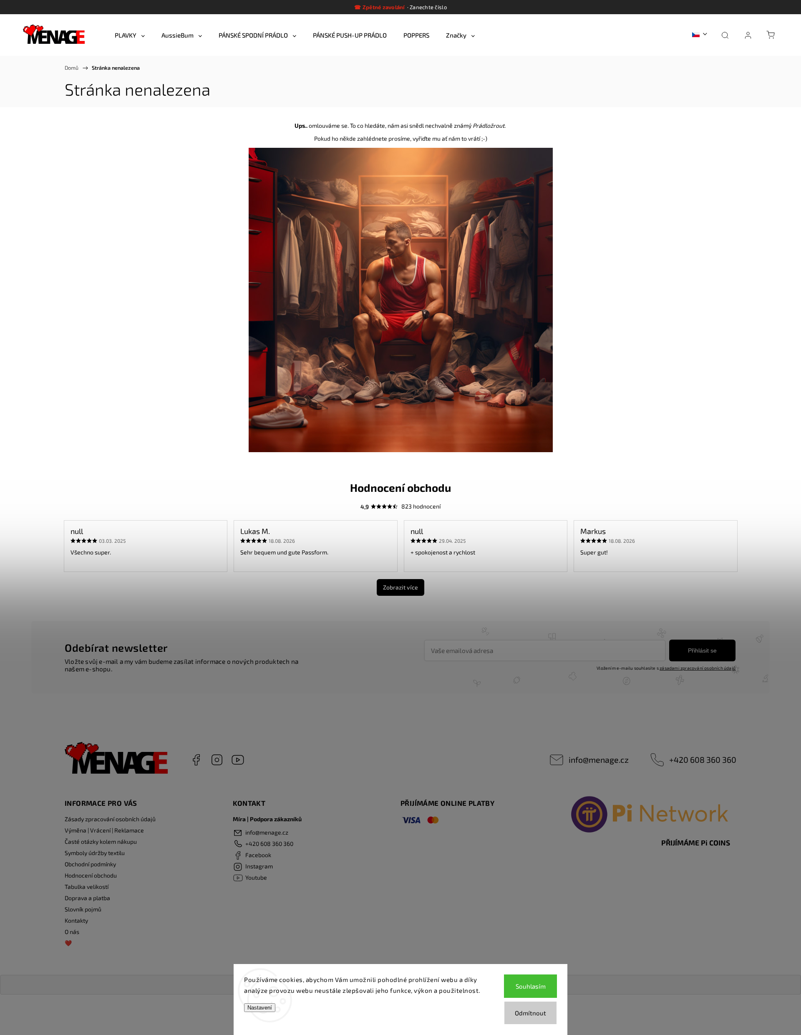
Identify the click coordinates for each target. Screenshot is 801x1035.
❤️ (68, 942)
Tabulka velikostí (86, 886)
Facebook (196, 760)
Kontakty (76, 920)
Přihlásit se (702, 650)
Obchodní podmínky (90, 864)
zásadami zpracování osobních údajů (698, 668)
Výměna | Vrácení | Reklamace (104, 830)
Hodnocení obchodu (91, 875)
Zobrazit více (400, 587)
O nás (72, 931)
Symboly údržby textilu (95, 852)
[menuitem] (130, 35)
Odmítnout (530, 1013)
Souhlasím (531, 986)
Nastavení (259, 1008)
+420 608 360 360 (702, 759)
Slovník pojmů (83, 909)
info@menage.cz (599, 759)
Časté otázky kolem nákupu (101, 841)
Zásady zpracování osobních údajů (110, 818)
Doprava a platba (87, 897)
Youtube (238, 760)
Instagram (217, 760)
